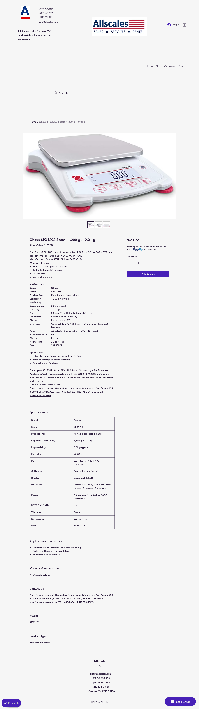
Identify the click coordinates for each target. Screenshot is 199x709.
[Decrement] (129, 263)
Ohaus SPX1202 (54, 259)
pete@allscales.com (48, 21)
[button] (184, 24)
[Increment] (139, 263)
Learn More (150, 249)
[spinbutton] (134, 263)
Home (33, 121)
